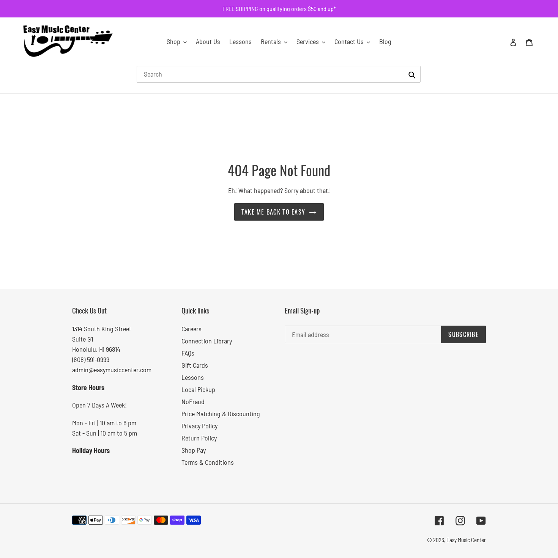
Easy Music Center (466, 539)
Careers (191, 328)
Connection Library (206, 341)
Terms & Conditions (207, 462)
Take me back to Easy (273, 211)
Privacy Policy (199, 426)
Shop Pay (193, 450)
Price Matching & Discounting (220, 413)
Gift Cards (194, 365)
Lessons (192, 377)
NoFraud (193, 401)
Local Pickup (198, 389)
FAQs (187, 353)
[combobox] (279, 74)
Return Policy (199, 438)
